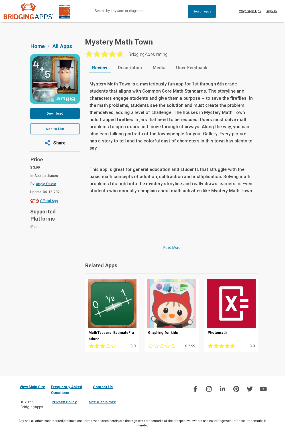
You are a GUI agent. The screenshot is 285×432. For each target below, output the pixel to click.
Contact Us (103, 387)
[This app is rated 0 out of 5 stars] (163, 346)
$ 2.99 (190, 346)
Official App (49, 201)
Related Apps (101, 265)
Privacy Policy (64, 402)
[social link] (195, 389)
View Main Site (32, 387)
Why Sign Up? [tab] (250, 11)
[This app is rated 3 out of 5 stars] (104, 346)
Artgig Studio (46, 184)
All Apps (62, 46)
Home (37, 46)
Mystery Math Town (119, 41)
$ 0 (133, 346)
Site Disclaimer (102, 402)
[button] (55, 143)
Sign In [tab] (271, 11)
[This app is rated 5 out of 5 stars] (223, 346)
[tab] (100, 67)
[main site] (37, 11)
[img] (195, 389)
